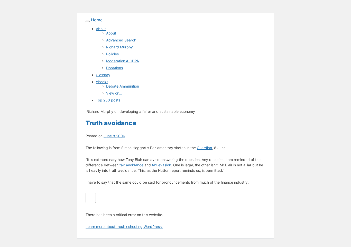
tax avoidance (131, 165)
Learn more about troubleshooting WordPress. (124, 226)
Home (97, 19)
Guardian (204, 148)
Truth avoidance (111, 123)
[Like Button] (91, 198)
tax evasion (161, 165)
